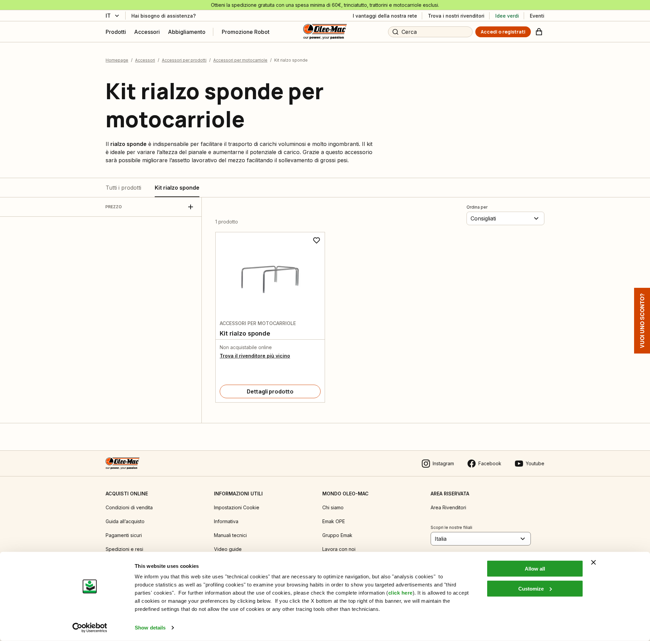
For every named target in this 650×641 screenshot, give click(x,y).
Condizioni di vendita (129, 507)
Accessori (145, 60)
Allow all (535, 569)
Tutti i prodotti (123, 187)
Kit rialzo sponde (177, 187)
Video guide (228, 549)
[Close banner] (593, 562)
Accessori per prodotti (184, 60)
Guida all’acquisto (125, 521)
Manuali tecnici (230, 535)
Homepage (117, 60)
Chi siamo (333, 507)
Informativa (226, 521)
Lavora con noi (338, 549)
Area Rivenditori (448, 507)
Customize (531, 588)
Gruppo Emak (337, 535)
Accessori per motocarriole (240, 60)
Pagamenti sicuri (124, 535)
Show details (150, 628)
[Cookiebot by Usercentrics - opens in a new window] (90, 628)
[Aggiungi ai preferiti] (316, 240)
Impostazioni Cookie (236, 507)
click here (400, 593)
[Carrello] (539, 31)
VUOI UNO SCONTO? (642, 320)
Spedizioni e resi (124, 549)
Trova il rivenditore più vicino (255, 356)
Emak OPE (333, 521)
